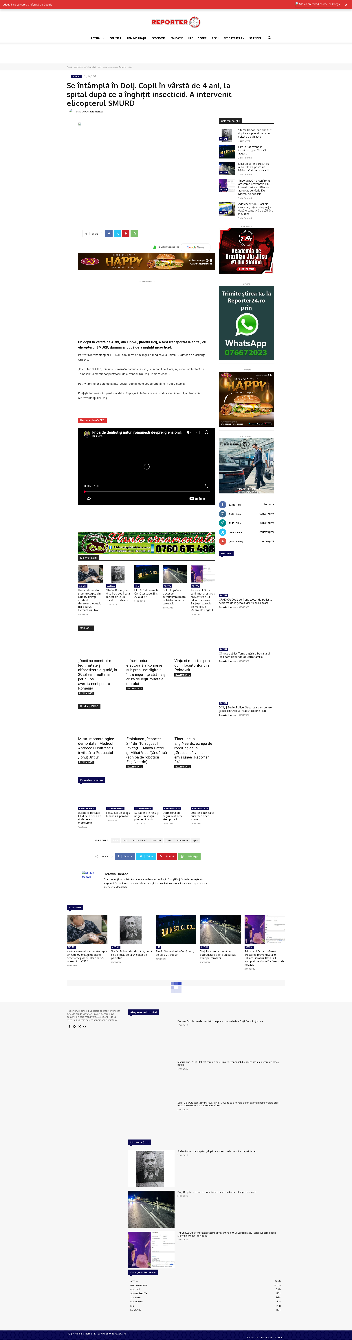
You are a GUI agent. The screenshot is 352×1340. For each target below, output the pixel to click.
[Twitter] (117, 233)
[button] (269, 38)
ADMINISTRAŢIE (136, 38)
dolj (124, 840)
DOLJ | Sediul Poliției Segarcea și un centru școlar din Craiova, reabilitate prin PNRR (245, 709)
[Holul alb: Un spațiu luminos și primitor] (118, 796)
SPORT (202, 38)
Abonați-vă (268, 541)
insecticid (157, 840)
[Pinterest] (125, 233)
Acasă (69, 67)
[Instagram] (74, 1026)
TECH (215, 38)
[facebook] (105, 892)
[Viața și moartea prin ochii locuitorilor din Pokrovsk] (194, 646)
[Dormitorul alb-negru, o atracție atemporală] (175, 796)
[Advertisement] (176, 55)
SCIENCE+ (255, 38)
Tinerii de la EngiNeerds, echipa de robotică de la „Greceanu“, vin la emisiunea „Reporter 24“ (193, 750)
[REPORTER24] (176, 22)
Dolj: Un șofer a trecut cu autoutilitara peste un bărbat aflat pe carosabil (174, 596)
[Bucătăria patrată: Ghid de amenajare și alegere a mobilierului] (90, 796)
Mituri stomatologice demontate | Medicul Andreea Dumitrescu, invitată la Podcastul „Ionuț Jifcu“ (96, 748)
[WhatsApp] (134, 233)
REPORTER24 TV (234, 38)
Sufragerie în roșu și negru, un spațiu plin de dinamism (146, 816)
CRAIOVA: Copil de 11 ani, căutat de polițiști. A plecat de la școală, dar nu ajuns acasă (245, 601)
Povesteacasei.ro (91, 780)
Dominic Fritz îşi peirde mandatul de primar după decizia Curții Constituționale (220, 1021)
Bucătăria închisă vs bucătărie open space (202, 816)
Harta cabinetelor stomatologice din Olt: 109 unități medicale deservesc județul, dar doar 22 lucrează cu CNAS (89, 600)
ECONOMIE (158, 38)
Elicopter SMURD (139, 840)
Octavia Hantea (94, 111)
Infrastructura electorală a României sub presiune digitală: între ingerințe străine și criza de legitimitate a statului (146, 672)
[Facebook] (109, 233)
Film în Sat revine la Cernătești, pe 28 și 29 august (146, 593)
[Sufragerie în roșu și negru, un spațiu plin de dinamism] (146, 796)
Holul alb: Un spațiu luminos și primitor (118, 814)
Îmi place (269, 504)
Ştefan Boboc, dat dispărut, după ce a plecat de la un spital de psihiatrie (118, 595)
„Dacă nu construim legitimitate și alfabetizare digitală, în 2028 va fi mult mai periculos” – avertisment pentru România (97, 674)
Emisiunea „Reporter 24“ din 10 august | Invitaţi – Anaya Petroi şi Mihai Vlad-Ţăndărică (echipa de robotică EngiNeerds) (146, 750)
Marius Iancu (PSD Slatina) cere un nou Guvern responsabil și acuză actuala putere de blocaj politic (228, 1063)
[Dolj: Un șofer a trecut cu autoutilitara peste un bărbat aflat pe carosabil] (175, 574)
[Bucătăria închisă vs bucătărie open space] (203, 796)
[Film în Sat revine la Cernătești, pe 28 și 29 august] (146, 574)
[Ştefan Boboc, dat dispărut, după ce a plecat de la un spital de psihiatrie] (118, 574)
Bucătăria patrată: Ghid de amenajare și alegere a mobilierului (90, 817)
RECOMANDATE (86, 693)
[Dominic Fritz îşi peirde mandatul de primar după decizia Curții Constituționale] (151, 1038)
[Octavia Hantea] (72, 111)
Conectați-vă (266, 514)
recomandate (182, 840)
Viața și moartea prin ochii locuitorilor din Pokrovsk (192, 665)
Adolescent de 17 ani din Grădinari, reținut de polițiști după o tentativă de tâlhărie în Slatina (255, 209)
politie (168, 840)
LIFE (190, 38)
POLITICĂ (115, 38)
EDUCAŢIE (176, 38)
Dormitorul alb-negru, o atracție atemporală (173, 816)
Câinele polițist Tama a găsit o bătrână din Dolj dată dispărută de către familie (245, 655)
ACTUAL (96, 38)
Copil (115, 840)
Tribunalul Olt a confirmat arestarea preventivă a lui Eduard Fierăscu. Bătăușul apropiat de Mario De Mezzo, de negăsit (203, 600)
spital (195, 840)
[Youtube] (84, 1026)
